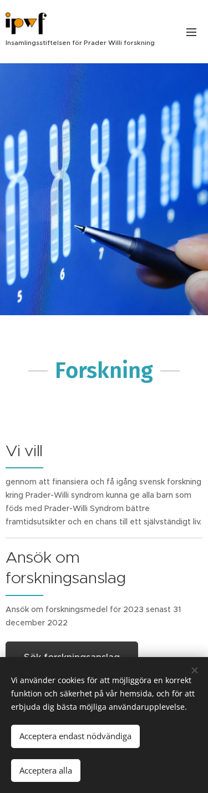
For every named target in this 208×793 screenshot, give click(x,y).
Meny (191, 32)
